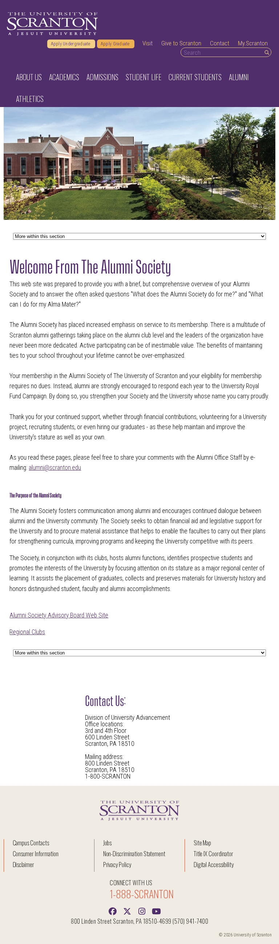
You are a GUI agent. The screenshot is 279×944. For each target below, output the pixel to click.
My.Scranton (253, 43)
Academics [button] (64, 76)
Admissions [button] (102, 76)
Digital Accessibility (214, 864)
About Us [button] (29, 76)
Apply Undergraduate (71, 43)
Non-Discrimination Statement (134, 853)
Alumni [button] (238, 76)
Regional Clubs (27, 632)
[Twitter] (127, 910)
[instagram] (141, 910)
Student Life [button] (143, 76)
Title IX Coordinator (213, 853)
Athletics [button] (30, 98)
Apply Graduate (116, 43)
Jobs (107, 842)
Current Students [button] (195, 76)
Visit (147, 43)
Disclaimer (24, 864)
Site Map (202, 842)
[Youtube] (156, 910)
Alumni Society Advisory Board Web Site (58, 615)
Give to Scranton (181, 43)
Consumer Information (35, 853)
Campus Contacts (31, 842)
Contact (219, 43)
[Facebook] (112, 910)
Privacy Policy (117, 864)
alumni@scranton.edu (55, 467)
